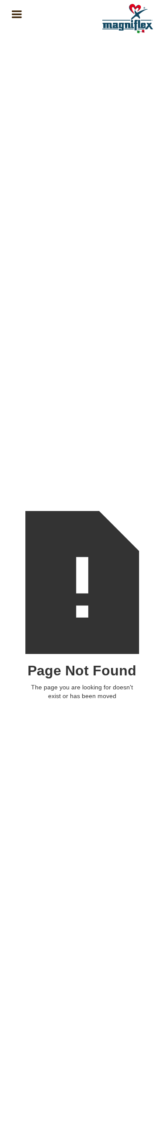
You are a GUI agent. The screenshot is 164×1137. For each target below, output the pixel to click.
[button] (49, 14)
